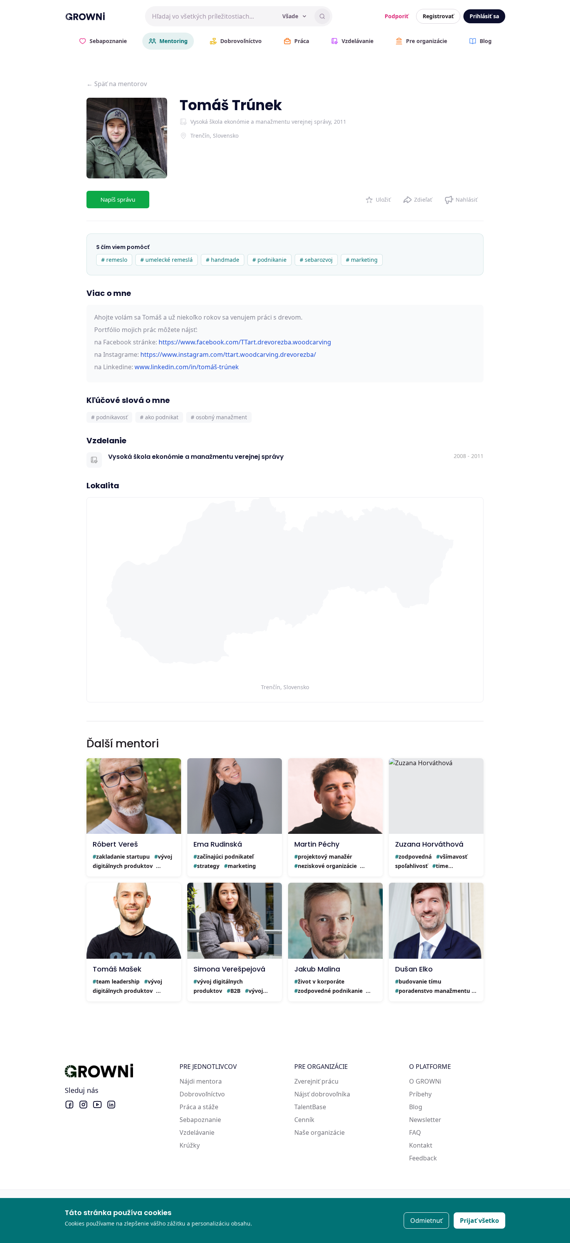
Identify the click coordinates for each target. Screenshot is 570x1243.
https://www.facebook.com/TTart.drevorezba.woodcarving (245, 342)
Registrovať (438, 16)
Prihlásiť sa (484, 16)
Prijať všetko (479, 1220)
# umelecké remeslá (166, 259)
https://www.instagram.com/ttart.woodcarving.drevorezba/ (228, 354)
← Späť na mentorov (116, 84)
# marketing (362, 259)
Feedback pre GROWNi (442, 1158)
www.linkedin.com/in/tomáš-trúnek (187, 367)
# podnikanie (269, 259)
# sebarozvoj (316, 259)
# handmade (222, 259)
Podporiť (396, 16)
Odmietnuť (426, 1220)
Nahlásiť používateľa (461, 198)
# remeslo (114, 259)
